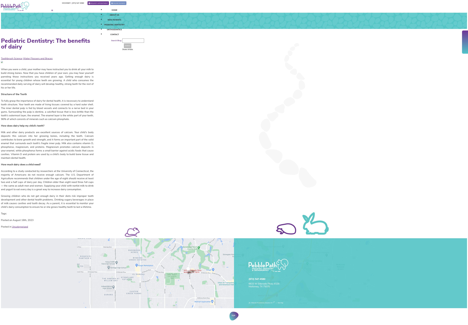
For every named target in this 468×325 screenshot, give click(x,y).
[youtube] (465, 42)
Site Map (280, 303)
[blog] (465, 46)
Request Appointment (99, 3)
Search (127, 46)
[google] (465, 38)
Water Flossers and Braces (38, 58)
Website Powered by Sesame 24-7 (263, 302)
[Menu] (52, 10)
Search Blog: (116, 40)
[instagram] (465, 49)
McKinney (66, 3)
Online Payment (119, 3)
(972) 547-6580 (78, 3)
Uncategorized (20, 226)
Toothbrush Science (11, 58)
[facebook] (465, 35)
